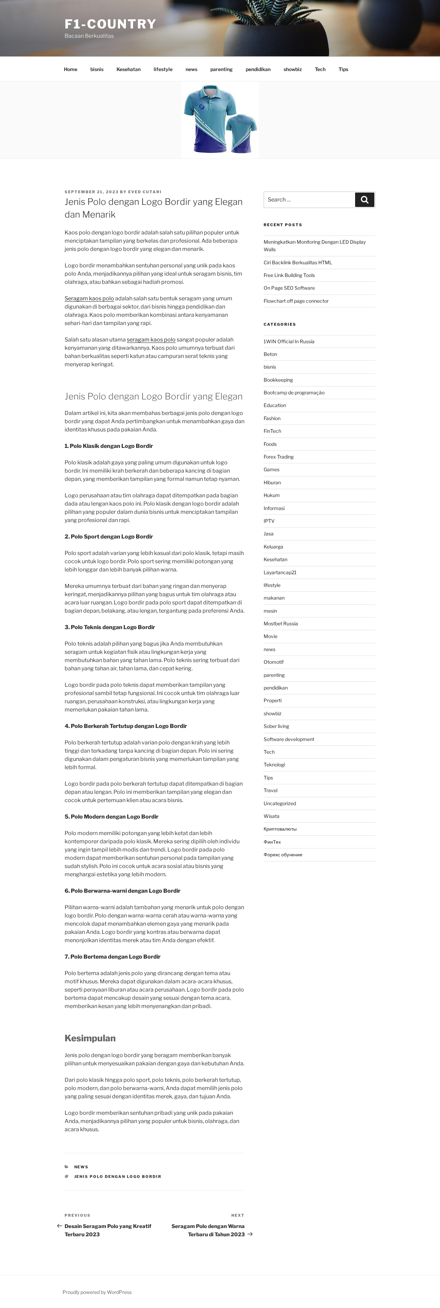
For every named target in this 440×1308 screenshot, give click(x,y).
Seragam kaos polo (89, 298)
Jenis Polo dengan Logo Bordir (118, 1176)
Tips (343, 69)
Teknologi (274, 764)
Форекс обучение (283, 854)
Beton (270, 354)
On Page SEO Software (289, 288)
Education (275, 405)
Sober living (276, 726)
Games (271, 469)
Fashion (272, 418)
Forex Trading (279, 457)
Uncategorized (280, 803)
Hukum (272, 495)
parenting (221, 69)
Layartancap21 (280, 572)
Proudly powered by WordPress (97, 1292)
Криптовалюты (280, 829)
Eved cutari (145, 191)
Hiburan (272, 482)
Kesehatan (129, 69)
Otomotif (274, 662)
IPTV (269, 521)
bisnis (96, 69)
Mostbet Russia (281, 623)
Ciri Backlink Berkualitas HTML (298, 262)
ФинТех (272, 842)
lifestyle (163, 69)
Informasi (274, 508)
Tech (320, 69)
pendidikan (258, 69)
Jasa (269, 533)
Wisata (271, 816)
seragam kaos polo (151, 339)
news (191, 69)
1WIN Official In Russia (289, 341)
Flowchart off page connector (296, 301)
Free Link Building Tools (289, 275)
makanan (274, 598)
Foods (270, 444)
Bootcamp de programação (294, 392)
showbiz (293, 69)
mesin (270, 611)
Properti (273, 700)
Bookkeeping (278, 380)
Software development (289, 739)
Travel (270, 790)
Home (70, 69)
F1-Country (111, 24)
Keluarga (273, 546)
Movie (270, 636)
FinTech (272, 431)
